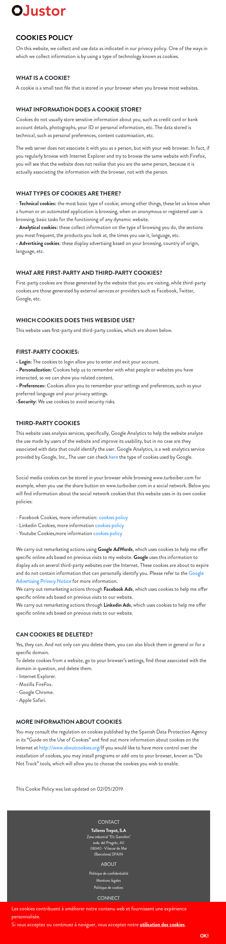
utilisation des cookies (162, 924)
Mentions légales (108, 880)
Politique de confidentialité (108, 873)
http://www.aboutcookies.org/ (70, 747)
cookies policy (113, 517)
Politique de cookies (108, 887)
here (113, 457)
